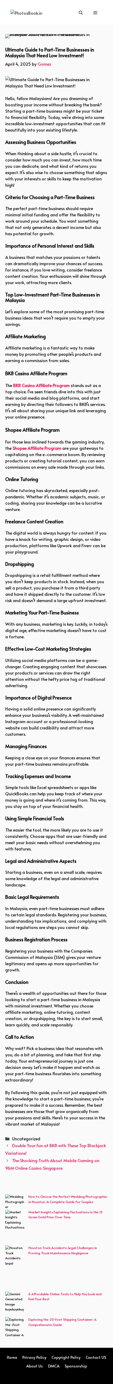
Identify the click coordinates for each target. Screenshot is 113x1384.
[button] (81, 12)
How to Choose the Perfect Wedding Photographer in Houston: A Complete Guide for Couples (67, 1199)
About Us (34, 1366)
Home (12, 1357)
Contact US (96, 1357)
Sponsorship (76, 1366)
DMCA (53, 1366)
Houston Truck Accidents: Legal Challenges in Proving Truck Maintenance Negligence (62, 1250)
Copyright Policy (66, 1357)
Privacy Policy (34, 1357)
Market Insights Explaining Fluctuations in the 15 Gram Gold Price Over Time (65, 1215)
